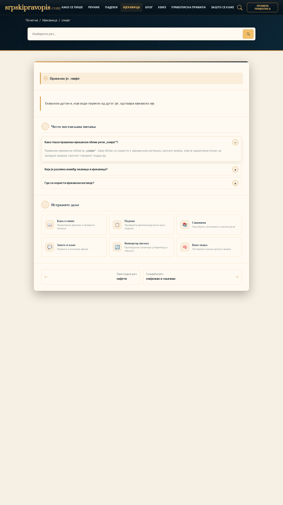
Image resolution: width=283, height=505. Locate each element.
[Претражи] (248, 34)
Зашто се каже (222, 7)
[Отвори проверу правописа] (239, 7)
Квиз (162, 7)
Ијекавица (131, 7)
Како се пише (72, 7)
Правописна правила (188, 7)
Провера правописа (263, 7)
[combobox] (141, 33)
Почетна (32, 20)
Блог (149, 7)
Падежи (111, 7)
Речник (94, 7)
